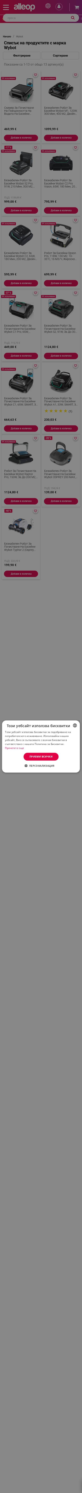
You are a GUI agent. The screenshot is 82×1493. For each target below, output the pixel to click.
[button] (40, 765)
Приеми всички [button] (41, 756)
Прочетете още (14, 747)
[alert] (41, 746)
